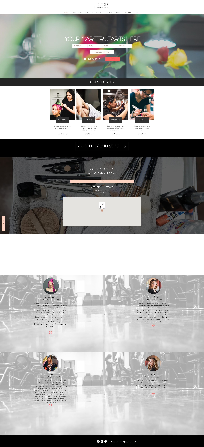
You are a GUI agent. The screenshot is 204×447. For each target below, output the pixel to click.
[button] (98, 12)
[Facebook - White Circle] (98, 441)
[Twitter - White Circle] (102, 441)
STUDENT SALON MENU (99, 146)
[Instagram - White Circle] (105, 441)
